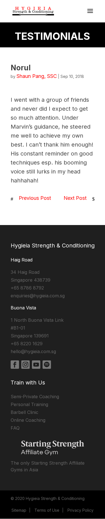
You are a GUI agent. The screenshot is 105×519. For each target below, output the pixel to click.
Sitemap (18, 510)
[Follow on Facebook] (15, 364)
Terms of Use (46, 510)
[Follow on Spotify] (47, 364)
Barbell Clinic (24, 412)
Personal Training (29, 404)
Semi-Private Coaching (35, 396)
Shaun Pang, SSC (37, 76)
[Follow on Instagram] (25, 364)
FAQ (15, 428)
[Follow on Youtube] (36, 364)
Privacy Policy (80, 510)
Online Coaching (28, 420)
